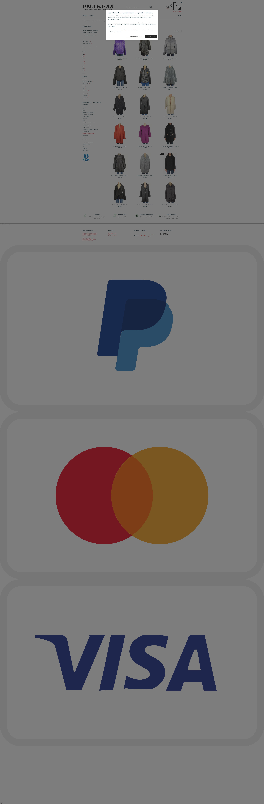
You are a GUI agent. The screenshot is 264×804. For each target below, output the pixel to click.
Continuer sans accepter (135, 36)
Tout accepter (151, 36)
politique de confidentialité (129, 30)
